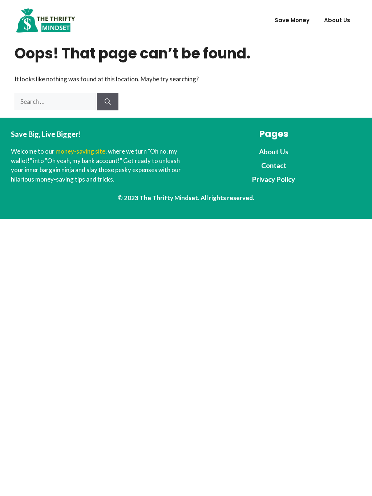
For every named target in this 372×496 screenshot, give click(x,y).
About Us (337, 20)
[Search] (107, 102)
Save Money (292, 20)
